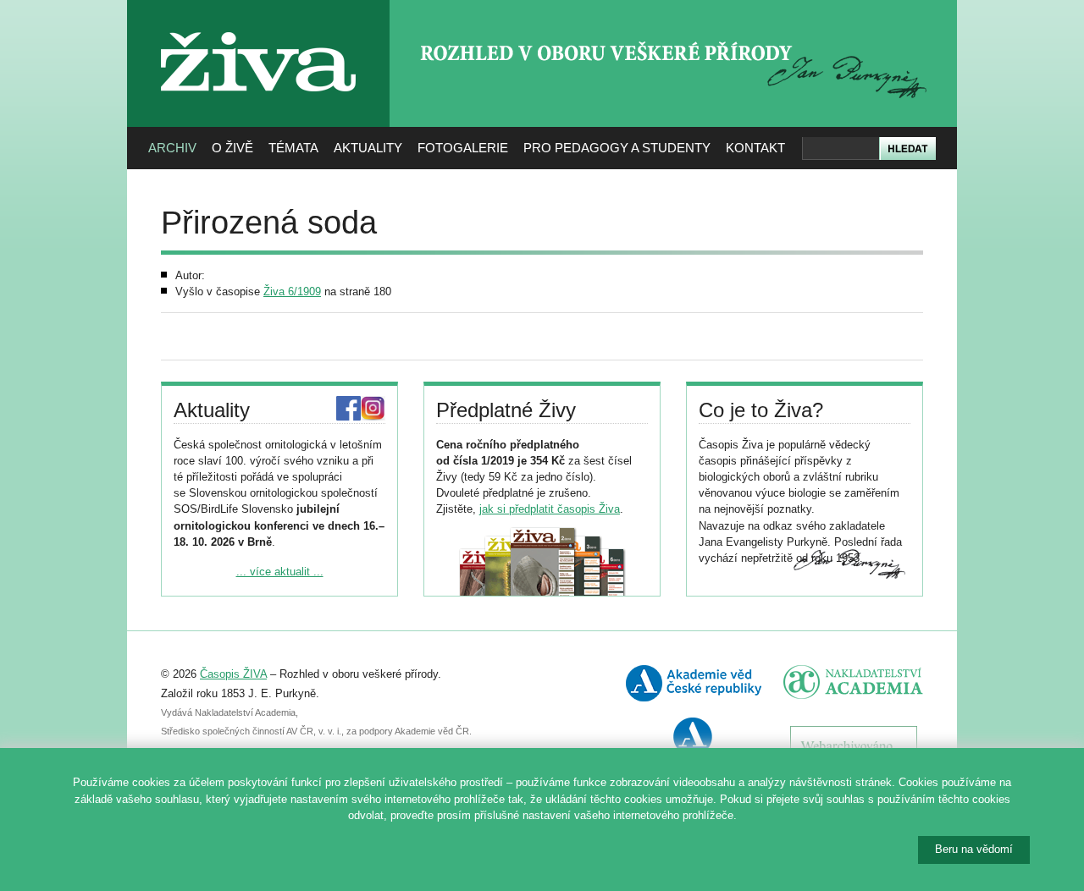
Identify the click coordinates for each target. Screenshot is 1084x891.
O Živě (232, 147)
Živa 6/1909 (292, 291)
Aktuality (368, 147)
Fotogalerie (463, 147)
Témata (293, 147)
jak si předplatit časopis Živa (549, 509)
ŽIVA (258, 26)
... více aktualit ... (280, 571)
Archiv (172, 147)
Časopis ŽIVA (233, 674)
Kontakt (755, 147)
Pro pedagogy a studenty (617, 147)
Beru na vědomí (974, 849)
